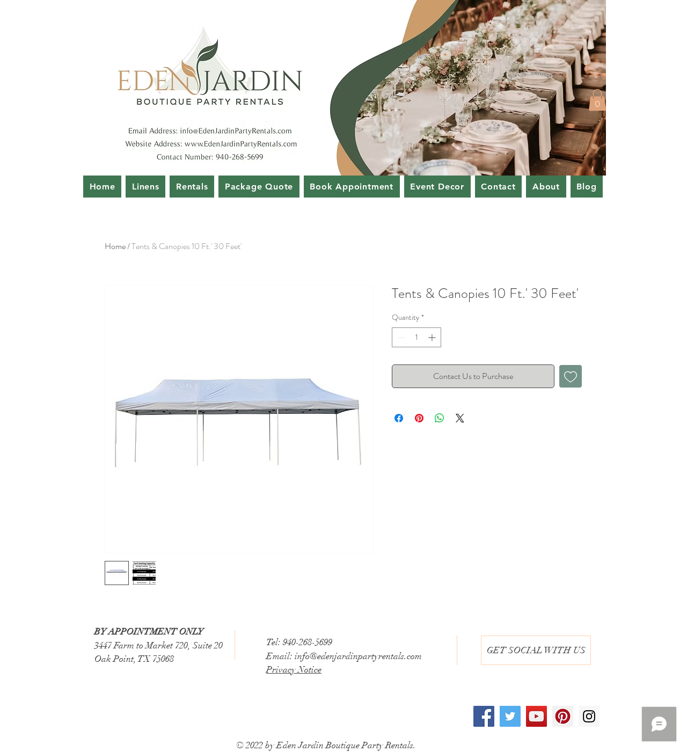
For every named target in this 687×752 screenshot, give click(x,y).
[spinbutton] (416, 337)
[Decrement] (400, 337)
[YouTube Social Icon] (536, 716)
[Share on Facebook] (398, 418)
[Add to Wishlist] (570, 376)
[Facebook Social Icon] (483, 716)
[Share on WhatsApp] (439, 418)
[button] (597, 100)
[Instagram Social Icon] (589, 716)
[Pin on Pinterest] (419, 418)
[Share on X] (460, 418)
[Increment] (433, 337)
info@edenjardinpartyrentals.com (358, 656)
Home (115, 246)
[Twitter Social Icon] (510, 716)
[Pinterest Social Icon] (562, 716)
